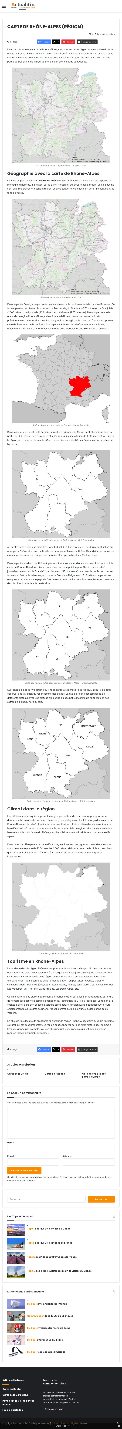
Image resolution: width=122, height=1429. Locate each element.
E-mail (11, 1156)
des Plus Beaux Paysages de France (52, 1257)
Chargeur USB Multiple (45, 1339)
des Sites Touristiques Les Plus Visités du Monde (59, 1270)
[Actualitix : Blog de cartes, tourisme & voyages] (23, 6)
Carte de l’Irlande (55, 1073)
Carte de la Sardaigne (15, 1394)
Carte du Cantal (11, 1389)
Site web (67, 1156)
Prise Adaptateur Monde (47, 1303)
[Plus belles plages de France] (16, 1244)
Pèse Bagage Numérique (46, 1352)
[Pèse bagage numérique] (16, 1352)
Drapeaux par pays (54, 1409)
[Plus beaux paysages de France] (16, 1258)
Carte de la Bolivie (17, 1073)
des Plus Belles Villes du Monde (49, 1228)
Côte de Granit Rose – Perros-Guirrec (95, 1075)
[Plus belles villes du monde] (16, 1230)
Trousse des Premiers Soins (48, 1328)
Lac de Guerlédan (12, 1410)
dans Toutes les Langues (50, 1316)
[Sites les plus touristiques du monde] (16, 1272)
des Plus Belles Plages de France (49, 1242)
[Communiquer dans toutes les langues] (16, 1316)
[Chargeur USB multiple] (16, 1340)
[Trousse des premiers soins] (16, 1328)
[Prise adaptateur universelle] (16, 1304)
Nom (10, 1142)
